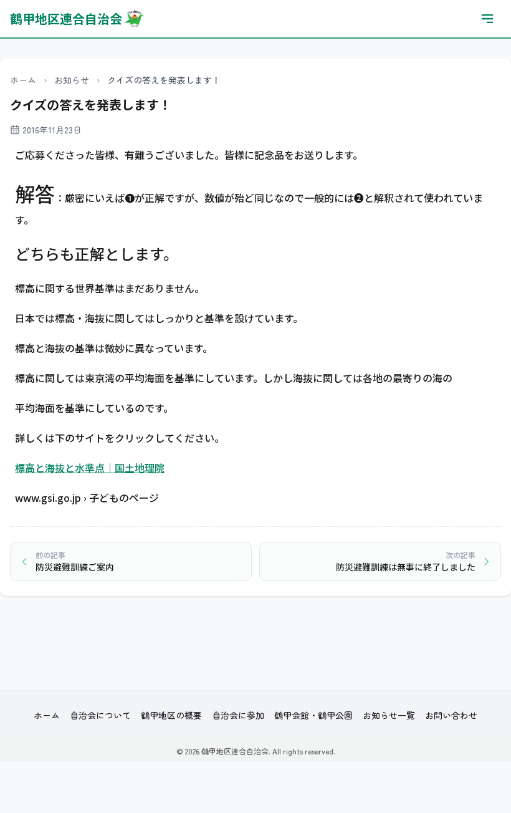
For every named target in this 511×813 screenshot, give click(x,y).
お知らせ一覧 (389, 715)
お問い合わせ (451, 715)
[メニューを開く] (487, 18)
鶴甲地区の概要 (171, 715)
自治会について (100, 715)
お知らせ (71, 80)
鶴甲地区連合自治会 (66, 18)
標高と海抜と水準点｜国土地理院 (90, 467)
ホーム (23, 80)
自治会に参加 (238, 715)
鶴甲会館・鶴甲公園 (313, 715)
